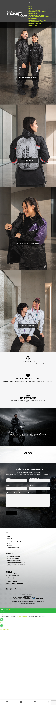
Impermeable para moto (13, 558)
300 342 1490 (15, 575)
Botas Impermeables (12, 566)
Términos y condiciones (13, 547)
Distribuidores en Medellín (14, 542)
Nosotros (9, 538)
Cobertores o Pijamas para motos (16, 562)
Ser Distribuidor (11, 540)
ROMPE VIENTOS (28, 325)
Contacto (9, 545)
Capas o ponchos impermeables (16, 564)
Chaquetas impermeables (14, 560)
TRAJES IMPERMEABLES (28, 78)
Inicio (8, 536)
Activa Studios (32, 603)
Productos (10, 543)
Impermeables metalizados (14, 556)
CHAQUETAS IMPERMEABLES (28, 243)
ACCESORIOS (28, 160)
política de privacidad (21, 616)
